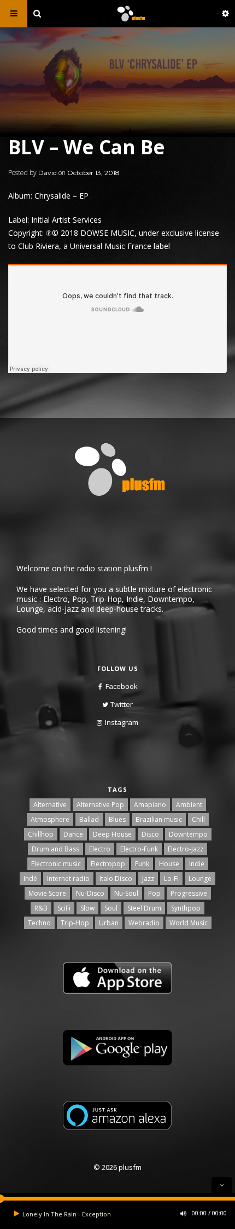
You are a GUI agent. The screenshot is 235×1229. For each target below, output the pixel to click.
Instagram (121, 722)
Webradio (144, 922)
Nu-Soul (126, 893)
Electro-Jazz (185, 849)
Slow (87, 908)
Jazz (148, 878)
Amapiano (150, 804)
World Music (188, 922)
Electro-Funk (139, 849)
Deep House (112, 834)
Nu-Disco (90, 893)
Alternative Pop (100, 804)
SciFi (63, 908)
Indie (196, 863)
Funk (142, 863)
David (47, 173)
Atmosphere (50, 819)
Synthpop (186, 908)
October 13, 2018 (93, 173)
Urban (109, 922)
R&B (41, 908)
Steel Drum (144, 908)
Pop (154, 893)
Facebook (121, 686)
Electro (99, 849)
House (169, 863)
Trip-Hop (75, 922)
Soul (111, 908)
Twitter (121, 704)
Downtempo (188, 834)
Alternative (50, 804)
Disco (150, 834)
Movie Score (47, 893)
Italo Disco (115, 878)
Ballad (89, 819)
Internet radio (68, 878)
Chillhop (41, 834)
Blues (117, 819)
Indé (30, 878)
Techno (39, 922)
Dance (73, 834)
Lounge (200, 878)
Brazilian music (159, 819)
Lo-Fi (171, 878)
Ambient (189, 804)
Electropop (108, 863)
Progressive (189, 893)
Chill (198, 819)
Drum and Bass (55, 849)
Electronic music (56, 863)
